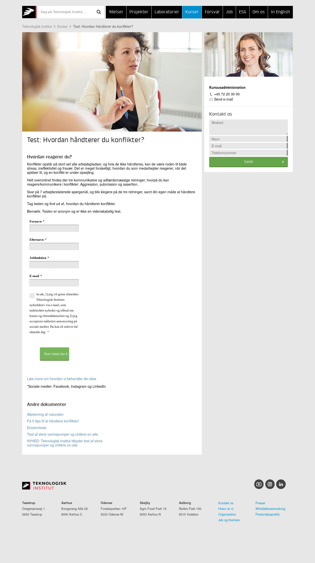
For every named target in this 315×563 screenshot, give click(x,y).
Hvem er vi (225, 508)
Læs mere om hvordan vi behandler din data (61, 378)
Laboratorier (167, 12)
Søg (98, 12)
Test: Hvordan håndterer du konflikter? (103, 26)
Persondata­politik (267, 514)
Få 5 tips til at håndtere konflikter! (53, 420)
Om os (258, 12)
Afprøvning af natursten (45, 414)
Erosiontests (36, 427)
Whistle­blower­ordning (270, 508)
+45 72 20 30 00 (227, 93)
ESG (242, 12)
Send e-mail (223, 99)
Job (229, 12)
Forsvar (212, 12)
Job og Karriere (229, 520)
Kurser (192, 12)
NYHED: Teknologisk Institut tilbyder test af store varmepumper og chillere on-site (64, 442)
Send (248, 162)
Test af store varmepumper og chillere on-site (62, 434)
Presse (260, 503)
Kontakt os (225, 503)
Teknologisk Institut (37, 26)
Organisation (227, 514)
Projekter (138, 12)
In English (280, 12)
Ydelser (116, 12)
